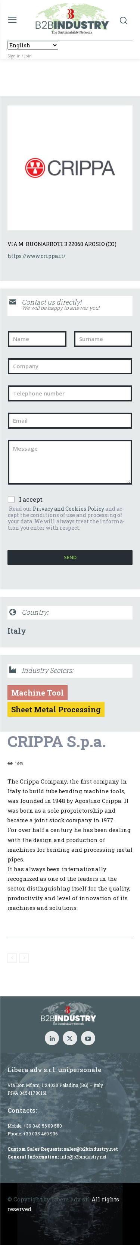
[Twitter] (70, 1038)
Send (70, 557)
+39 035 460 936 (40, 1134)
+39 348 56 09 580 (42, 1126)
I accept (31, 499)
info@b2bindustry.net (83, 1157)
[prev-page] (12, 958)
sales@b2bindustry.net (91, 1149)
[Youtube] (88, 1038)
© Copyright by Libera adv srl (48, 1199)
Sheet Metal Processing (56, 709)
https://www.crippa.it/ (36, 255)
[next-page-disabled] (24, 958)
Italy (16, 630)
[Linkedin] (52, 1038)
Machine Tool (37, 692)
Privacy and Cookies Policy (68, 508)
